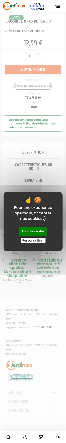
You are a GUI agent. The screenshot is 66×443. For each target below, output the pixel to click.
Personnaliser (33, 240)
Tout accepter (33, 231)
